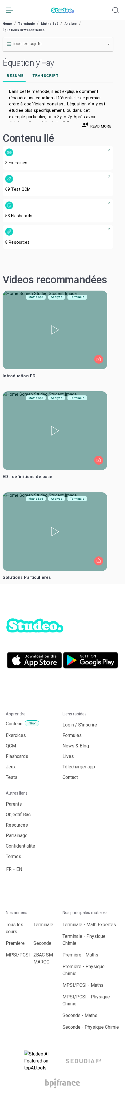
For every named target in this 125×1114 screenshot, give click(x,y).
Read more (100, 126)
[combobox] (58, 44)
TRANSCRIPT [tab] (45, 75)
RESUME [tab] (15, 75)
